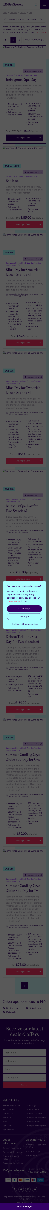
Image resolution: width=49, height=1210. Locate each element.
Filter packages (24, 1206)
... (40, 32)
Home (5, 13)
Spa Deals (13, 13)
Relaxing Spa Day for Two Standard (22, 508)
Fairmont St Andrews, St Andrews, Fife (21, 75)
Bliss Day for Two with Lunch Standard (23, 390)
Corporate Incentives (13, 1163)
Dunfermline (12, 1008)
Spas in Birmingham (36, 1125)
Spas (5, 1121)
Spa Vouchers (34, 1109)
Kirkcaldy (11, 1012)
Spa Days (31, 1105)
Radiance (13, 180)
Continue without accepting (25, 624)
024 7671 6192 (37, 1172)
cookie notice (13, 601)
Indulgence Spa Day (21, 79)
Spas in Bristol (34, 1121)
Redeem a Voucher (12, 1105)
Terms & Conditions (12, 1148)
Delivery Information (12, 1152)
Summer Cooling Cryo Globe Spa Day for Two (23, 888)
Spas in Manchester (36, 1117)
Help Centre (8, 1109)
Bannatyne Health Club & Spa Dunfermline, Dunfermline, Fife (23, 264)
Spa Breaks (8, 1129)
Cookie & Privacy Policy (11, 1157)
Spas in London (34, 1113)
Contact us (8, 1113)
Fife (30, 13)
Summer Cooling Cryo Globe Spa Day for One (23, 757)
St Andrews (35, 1008)
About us (7, 1117)
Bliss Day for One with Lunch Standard (23, 272)
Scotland (23, 13)
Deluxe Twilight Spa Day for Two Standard (22, 639)
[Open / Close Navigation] (44, 4)
